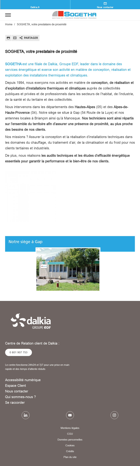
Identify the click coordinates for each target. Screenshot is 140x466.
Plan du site (70, 457)
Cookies (70, 445)
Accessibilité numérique (23, 380)
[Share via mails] (15, 38)
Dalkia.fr (35, 7)
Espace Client (15, 385)
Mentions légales (70, 427)
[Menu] (8, 14)
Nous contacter (16, 391)
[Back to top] (125, 453)
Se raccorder (15, 402)
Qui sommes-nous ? (20, 397)
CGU (70, 433)
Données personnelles (70, 439)
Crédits (70, 451)
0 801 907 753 (18, 352)
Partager (31, 38)
